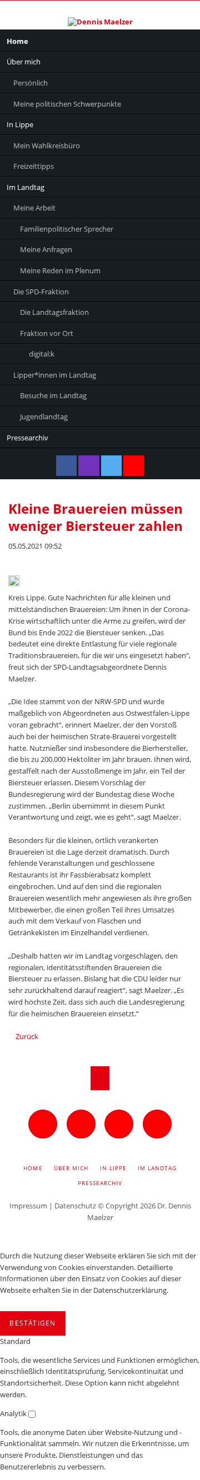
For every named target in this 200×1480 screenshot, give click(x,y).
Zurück (27, 1036)
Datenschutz (75, 1206)
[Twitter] (111, 465)
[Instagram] (88, 465)
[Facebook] (66, 465)
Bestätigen (32, 1323)
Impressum (28, 1206)
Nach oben (100, 1078)
